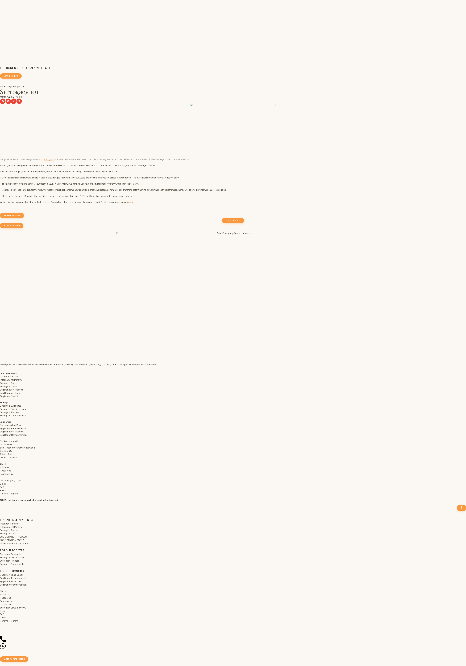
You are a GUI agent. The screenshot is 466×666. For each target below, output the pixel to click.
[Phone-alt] (3, 639)
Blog (9, 86)
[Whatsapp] (3, 646)
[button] (2, 101)
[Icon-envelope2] (3, 632)
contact (130, 202)
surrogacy (49, 159)
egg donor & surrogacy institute (25, 68)
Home (2, 86)
